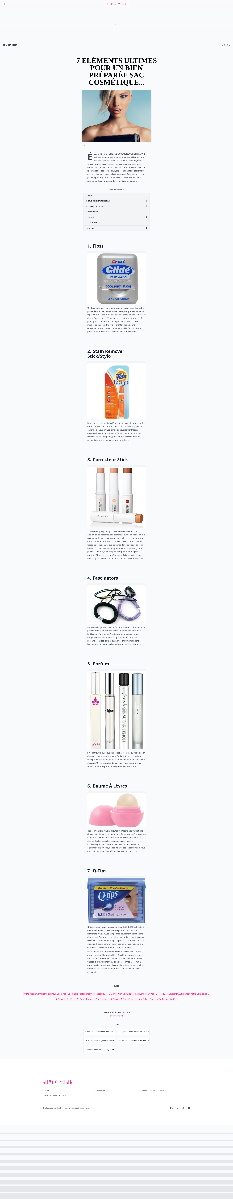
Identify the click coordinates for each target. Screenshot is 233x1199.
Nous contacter (99, 1090)
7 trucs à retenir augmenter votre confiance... (184, 993)
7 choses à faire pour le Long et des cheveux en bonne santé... (144, 999)
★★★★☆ (226, 45)
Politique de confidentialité (153, 1090)
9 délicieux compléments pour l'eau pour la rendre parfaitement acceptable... (65, 993)
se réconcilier (10, 45)
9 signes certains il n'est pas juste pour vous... (133, 993)
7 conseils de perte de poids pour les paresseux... (82, 999)
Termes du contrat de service (54, 1095)
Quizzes (46, 1090)
